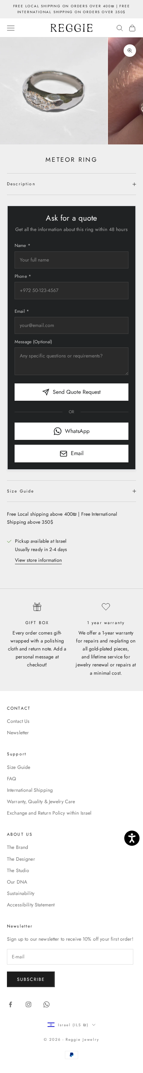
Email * (22, 311)
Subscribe (31, 979)
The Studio (18, 870)
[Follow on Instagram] (28, 1004)
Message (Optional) (33, 341)
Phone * (23, 276)
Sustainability (20, 893)
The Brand (17, 847)
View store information (38, 560)
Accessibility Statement (30, 904)
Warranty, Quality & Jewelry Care (41, 801)
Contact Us (18, 721)
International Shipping (30, 790)
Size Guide (18, 767)
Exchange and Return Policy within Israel (49, 812)
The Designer (21, 858)
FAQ (11, 778)
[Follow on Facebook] (10, 1004)
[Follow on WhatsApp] (46, 1004)
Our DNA (17, 881)
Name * (23, 245)
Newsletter (18, 732)
